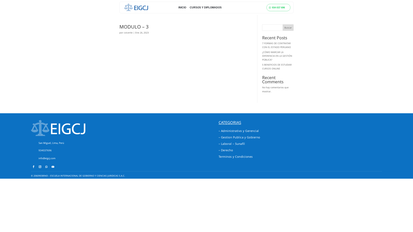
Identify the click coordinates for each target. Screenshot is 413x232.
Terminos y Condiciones (236, 157)
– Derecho (226, 150)
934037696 (45, 150)
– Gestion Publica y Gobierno (239, 137)
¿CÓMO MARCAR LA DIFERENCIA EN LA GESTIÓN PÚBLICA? (277, 56)
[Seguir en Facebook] (33, 166)
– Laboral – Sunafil (232, 144)
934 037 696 (278, 7)
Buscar (288, 27)
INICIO (182, 7)
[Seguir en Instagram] (40, 166)
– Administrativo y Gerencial (239, 131)
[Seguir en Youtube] (52, 166)
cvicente (128, 32)
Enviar (366, 159)
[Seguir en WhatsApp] (46, 166)
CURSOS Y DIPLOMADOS (206, 7)
